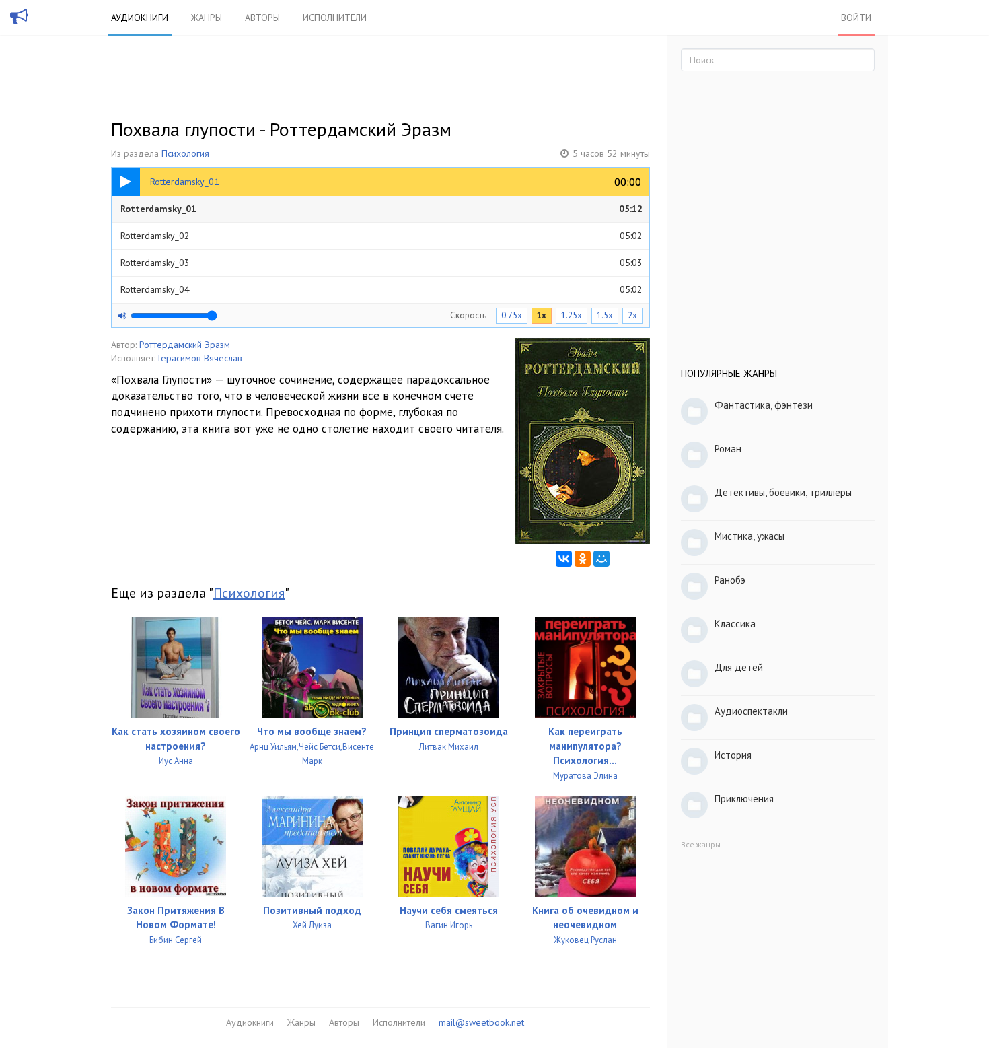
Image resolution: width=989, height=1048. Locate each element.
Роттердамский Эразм (184, 345)
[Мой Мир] (601, 559)
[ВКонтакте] (564, 559)
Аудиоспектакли (751, 711)
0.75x (511, 315)
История (733, 754)
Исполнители (335, 17)
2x (632, 315)
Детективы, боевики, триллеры (783, 492)
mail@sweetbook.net (481, 1022)
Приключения (744, 798)
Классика (735, 623)
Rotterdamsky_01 (381, 209)
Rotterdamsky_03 (381, 262)
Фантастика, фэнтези (764, 404)
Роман (728, 448)
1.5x (605, 315)
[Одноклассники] (583, 559)
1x (541, 315)
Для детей (739, 667)
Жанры (206, 17)
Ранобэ (730, 579)
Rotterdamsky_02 (381, 236)
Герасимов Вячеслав (200, 358)
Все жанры (701, 844)
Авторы (262, 17)
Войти (856, 17)
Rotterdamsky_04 (381, 289)
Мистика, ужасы (749, 536)
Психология (185, 153)
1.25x (571, 315)
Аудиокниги (139, 17)
